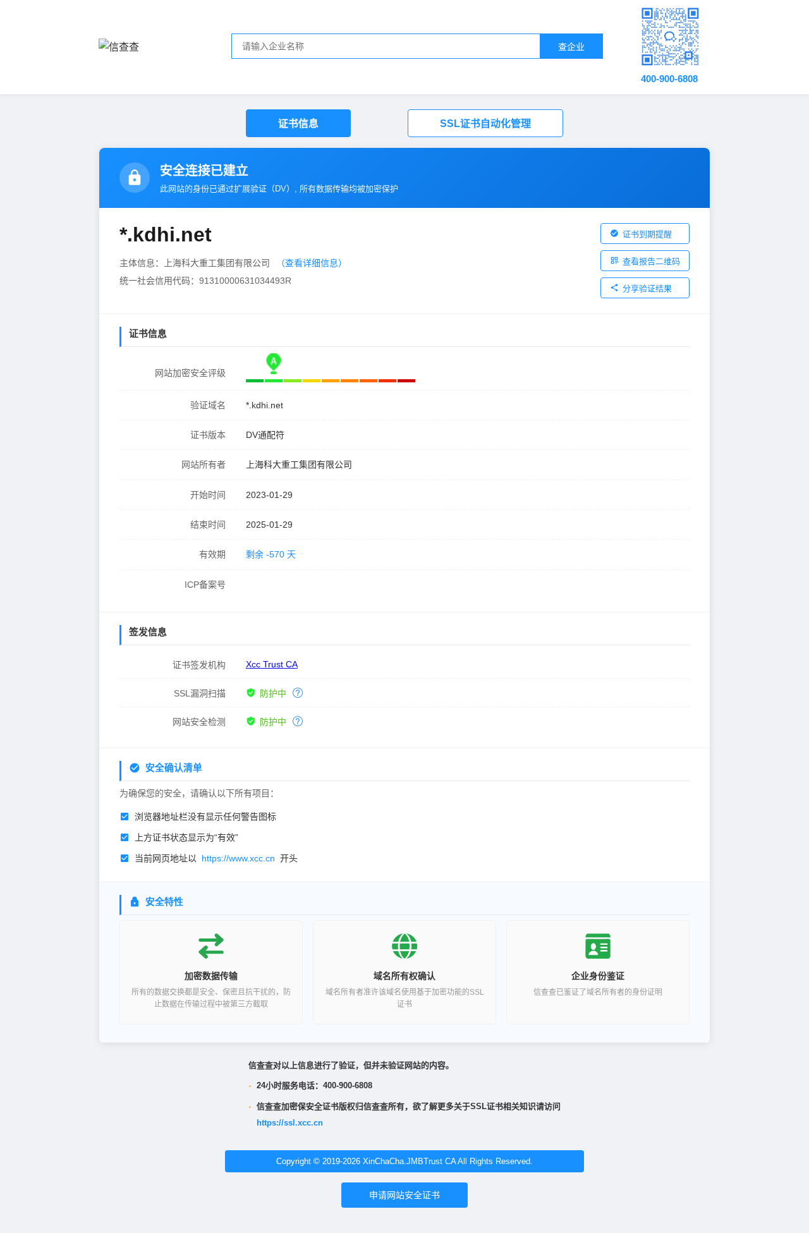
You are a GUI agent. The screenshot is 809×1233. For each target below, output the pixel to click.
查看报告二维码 (651, 261)
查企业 (571, 47)
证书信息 (298, 123)
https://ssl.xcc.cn (290, 1122)
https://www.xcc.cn (238, 858)
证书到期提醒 (647, 234)
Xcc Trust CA (272, 664)
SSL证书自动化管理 (485, 123)
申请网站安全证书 (404, 1195)
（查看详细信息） (311, 263)
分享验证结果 (647, 288)
